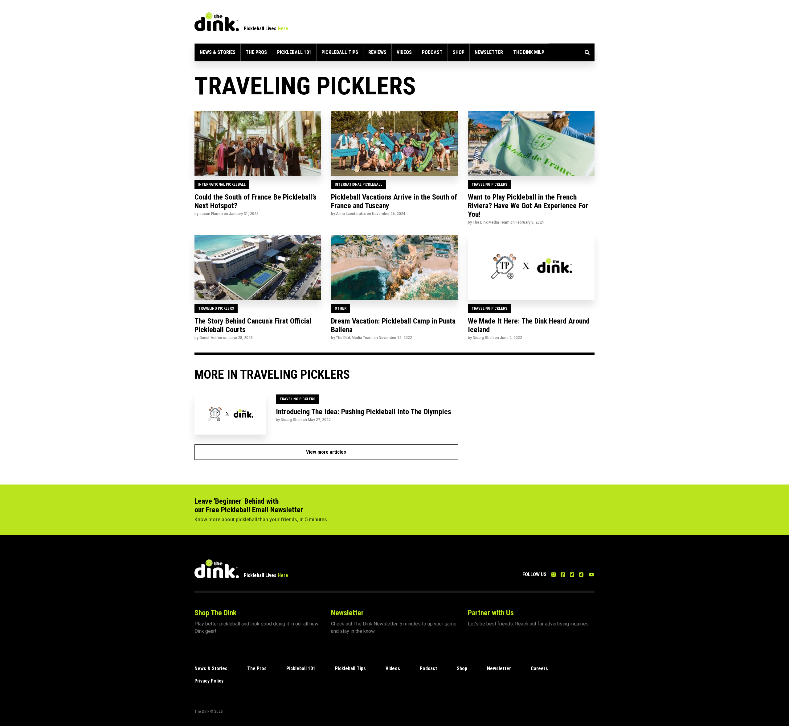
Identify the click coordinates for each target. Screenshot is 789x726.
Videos (404, 52)
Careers (539, 668)
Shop (458, 52)
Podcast (432, 52)
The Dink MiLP (528, 52)
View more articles (326, 452)
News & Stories (217, 52)
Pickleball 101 (294, 52)
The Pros (256, 52)
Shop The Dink (215, 612)
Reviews (377, 52)
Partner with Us (491, 612)
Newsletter (489, 52)
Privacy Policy (208, 681)
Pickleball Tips (339, 52)
